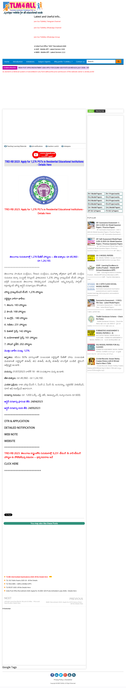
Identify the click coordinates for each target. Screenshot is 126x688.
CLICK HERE (11, 463)
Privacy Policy (58, 680)
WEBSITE (9, 441)
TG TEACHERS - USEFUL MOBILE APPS (18, 584)
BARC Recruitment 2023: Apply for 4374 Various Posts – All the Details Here (64, 603)
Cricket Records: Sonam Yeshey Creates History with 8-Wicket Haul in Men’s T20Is (108, 361)
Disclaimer (68, 680)
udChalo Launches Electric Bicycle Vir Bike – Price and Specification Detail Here (22, 602)
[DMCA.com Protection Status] (96, 111)
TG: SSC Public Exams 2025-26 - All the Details (21, 580)
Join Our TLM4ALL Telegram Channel (47, 21)
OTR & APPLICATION (16, 421)
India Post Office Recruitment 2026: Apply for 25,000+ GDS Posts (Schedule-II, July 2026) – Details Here (57, 68)
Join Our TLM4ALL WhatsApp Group (47, 37)
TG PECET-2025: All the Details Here (18, 587)
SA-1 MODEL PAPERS (104, 256)
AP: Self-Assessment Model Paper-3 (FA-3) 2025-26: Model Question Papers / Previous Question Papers (109, 241)
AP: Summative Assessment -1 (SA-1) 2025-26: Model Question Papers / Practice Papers (108, 225)
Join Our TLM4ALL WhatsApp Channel (47, 28)
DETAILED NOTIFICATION (19, 427)
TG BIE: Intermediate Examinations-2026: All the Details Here (27, 577)
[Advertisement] (63, 90)
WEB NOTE (11, 434)
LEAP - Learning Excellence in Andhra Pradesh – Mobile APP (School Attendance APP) (107, 268)
